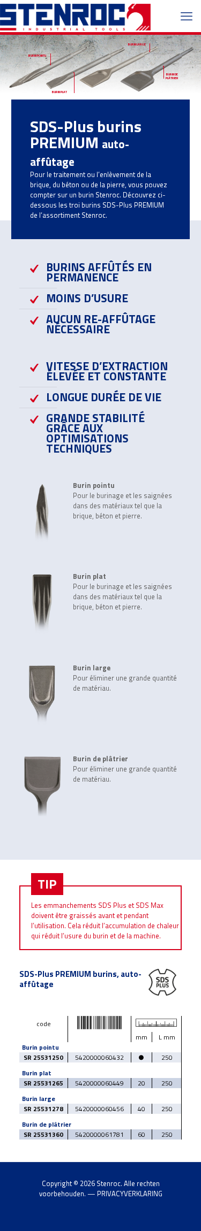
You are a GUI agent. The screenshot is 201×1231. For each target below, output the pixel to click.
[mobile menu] (186, 16)
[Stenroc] (75, 16)
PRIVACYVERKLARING (129, 1193)
